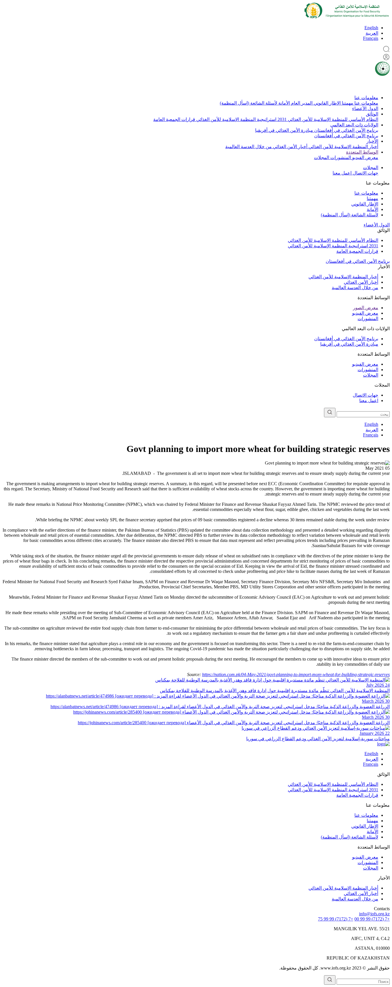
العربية (372, 33)
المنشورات (340, 157)
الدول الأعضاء (365, 108)
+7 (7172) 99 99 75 (335, 918)
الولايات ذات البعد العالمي (354, 124)
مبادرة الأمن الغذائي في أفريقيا (284, 130)
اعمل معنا (342, 173)
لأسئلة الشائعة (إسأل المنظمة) (248, 103)
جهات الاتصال (365, 173)
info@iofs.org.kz (374, 913)
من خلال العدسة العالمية (248, 146)
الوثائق (372, 113)
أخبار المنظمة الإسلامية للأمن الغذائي (342, 146)
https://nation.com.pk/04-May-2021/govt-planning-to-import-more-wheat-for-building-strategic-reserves (296, 674)
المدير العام (301, 103)
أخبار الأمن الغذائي (289, 146)
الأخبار (372, 141)
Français (370, 38)
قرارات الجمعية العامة (174, 119)
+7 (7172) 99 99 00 (372, 918)
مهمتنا (347, 103)
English (371, 27)
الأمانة (283, 103)
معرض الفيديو (364, 157)
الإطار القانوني (327, 103)
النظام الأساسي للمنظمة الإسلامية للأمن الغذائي (332, 119)
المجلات (321, 157)
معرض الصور (365, 307)
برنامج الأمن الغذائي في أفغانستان (345, 130)
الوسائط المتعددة (362, 152)
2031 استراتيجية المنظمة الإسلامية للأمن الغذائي (241, 119)
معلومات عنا (366, 97)
